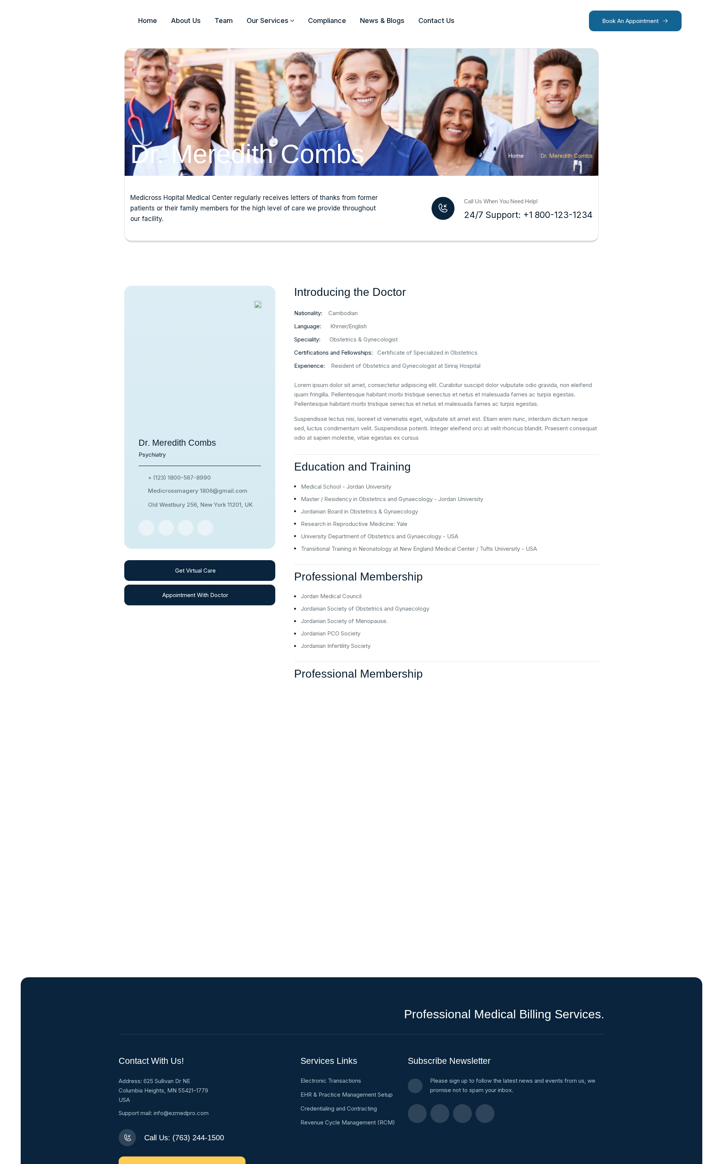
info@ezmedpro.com (181, 1113)
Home (516, 155)
